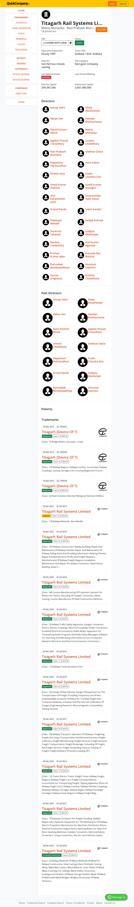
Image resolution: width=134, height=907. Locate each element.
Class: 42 (57, 686)
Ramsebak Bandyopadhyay (60, 265)
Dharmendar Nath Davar (93, 197)
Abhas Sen (56, 118)
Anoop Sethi (57, 107)
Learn (21, 102)
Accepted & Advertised (51, 855)
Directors (21, 93)
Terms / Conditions (75, 902)
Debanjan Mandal (56, 221)
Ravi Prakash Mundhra (58, 153)
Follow (101, 29)
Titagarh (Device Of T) (59, 431)
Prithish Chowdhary (92, 277)
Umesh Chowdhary (92, 142)
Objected (46, 516)
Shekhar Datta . (94, 153)
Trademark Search (36, 902)
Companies (21, 88)
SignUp (123, 3)
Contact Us (109, 902)
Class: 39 (57, 728)
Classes (21, 44)
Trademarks (21, 17)
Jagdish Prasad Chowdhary (59, 142)
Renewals (21, 38)
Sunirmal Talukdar (55, 232)
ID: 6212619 (62, 677)
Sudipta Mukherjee (91, 232)
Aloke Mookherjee (92, 109)
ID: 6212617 (62, 719)
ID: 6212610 (62, 845)
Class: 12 (57, 461)
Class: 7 (56, 436)
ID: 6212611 (62, 803)
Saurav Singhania (56, 277)
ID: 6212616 (62, 531)
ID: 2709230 (62, 481)
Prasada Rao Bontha (92, 254)
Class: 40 (57, 587)
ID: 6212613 (62, 761)
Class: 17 (57, 661)
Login (112, 3)
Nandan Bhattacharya (93, 120)
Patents (21, 58)
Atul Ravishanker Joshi (57, 199)
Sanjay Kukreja (94, 220)
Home (22, 902)
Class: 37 (57, 541)
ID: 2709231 (62, 426)
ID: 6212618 (62, 577)
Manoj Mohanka (91, 131)
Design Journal (21, 79)
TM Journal (21, 49)
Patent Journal (21, 74)
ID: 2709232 (62, 452)
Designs (21, 63)
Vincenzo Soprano (90, 265)
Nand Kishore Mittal (58, 131)
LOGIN (21, 10)
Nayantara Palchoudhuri (58, 164)
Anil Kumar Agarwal (92, 243)
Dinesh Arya (57, 173)
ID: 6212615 (62, 506)
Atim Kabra (92, 162)
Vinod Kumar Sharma (58, 186)
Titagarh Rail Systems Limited (66, 511)
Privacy (90, 902)
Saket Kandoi (93, 209)
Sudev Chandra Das (93, 175)
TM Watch (21, 22)
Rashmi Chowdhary (57, 243)
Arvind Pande (58, 209)
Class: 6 (56, 490)
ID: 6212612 (62, 609)
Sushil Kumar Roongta (93, 186)
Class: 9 (56, 619)
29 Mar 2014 (48, 426)
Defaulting (46, 77)
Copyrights (21, 68)
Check (21, 33)
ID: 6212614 (62, 651)
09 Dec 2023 (48, 506)
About (99, 902)
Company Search (55, 902)
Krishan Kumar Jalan (57, 254)
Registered (47, 436)
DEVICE (64, 436)
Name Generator (21, 28)
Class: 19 (55, 516)
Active (79, 42)
